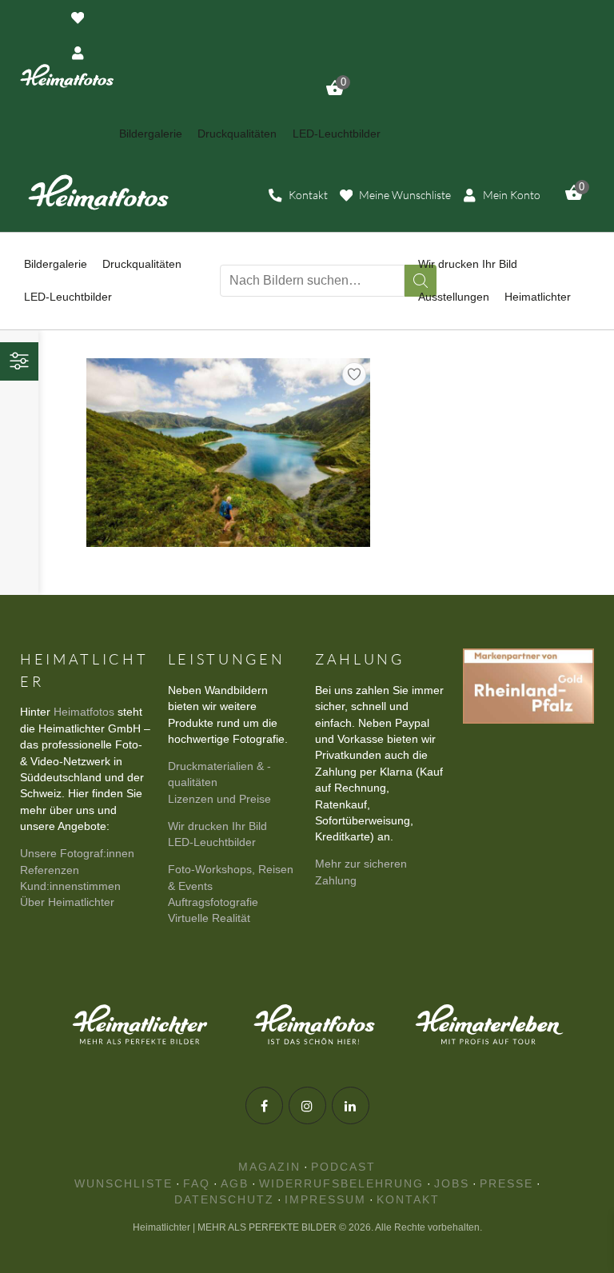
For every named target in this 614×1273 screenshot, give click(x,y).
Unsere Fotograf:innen (77, 854)
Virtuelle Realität (209, 918)
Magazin (269, 1167)
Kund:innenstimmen (70, 886)
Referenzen (49, 870)
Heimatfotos (84, 712)
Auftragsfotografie (213, 902)
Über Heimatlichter (67, 902)
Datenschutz (224, 1200)
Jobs (451, 1184)
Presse (506, 1184)
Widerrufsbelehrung (341, 1184)
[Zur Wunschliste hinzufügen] (354, 374)
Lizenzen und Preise (219, 799)
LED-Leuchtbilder (212, 842)
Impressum (325, 1200)
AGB (235, 1184)
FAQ (196, 1184)
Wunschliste (123, 1184)
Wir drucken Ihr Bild (217, 826)
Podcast (343, 1167)
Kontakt (408, 1200)
